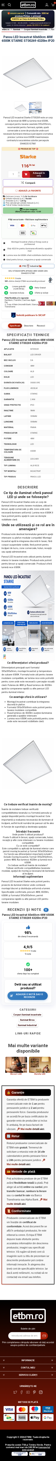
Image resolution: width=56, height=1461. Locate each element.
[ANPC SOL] (19, 1455)
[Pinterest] (34, 1392)
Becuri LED (16, 1074)
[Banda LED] (40, 1065)
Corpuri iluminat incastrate (27, 1014)
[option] (16, 1067)
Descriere (28, 326)
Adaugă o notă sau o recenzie (29, 996)
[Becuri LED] (16, 1065)
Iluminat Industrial (27, 1025)
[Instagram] (40, 1392)
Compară (30, 183)
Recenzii (41, 326)
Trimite (44, 1335)
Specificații (15, 326)
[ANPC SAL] (36, 1455)
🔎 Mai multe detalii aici (30, 1129)
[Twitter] (15, 1392)
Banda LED (40, 1074)
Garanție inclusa (17, 293)
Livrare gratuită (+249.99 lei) (18, 287)
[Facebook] (21, 1392)
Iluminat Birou (27, 1020)
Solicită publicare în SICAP (30, 315)
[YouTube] (28, 1392)
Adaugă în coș (39, 174)
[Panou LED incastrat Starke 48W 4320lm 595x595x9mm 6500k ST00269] (20, 108)
